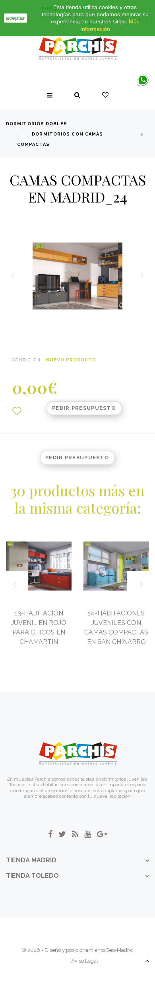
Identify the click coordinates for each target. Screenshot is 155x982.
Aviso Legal (84, 961)
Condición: (27, 360)
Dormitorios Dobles (36, 123)
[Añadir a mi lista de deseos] (16, 411)
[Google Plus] (102, 834)
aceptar (15, 18)
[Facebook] (50, 834)
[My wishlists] (105, 95)
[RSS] (75, 834)
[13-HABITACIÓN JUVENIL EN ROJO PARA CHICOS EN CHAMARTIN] (39, 566)
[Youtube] (87, 834)
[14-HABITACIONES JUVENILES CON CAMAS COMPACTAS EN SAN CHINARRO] (116, 566)
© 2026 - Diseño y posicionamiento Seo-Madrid (77, 950)
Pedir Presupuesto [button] (84, 408)
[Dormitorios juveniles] (77, 49)
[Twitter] (62, 834)
